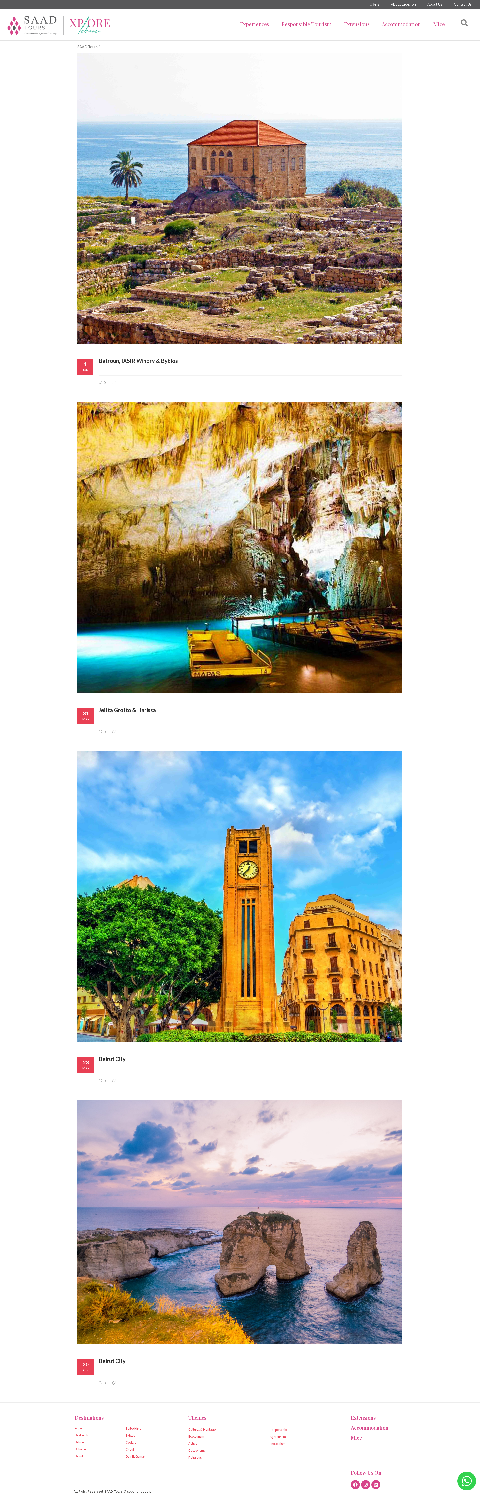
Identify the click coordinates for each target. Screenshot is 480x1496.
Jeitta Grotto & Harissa (127, 710)
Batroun (80, 1442)
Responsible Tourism (307, 23)
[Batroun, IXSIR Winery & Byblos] (240, 198)
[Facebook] (355, 1484)
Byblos (130, 1435)
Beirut (79, 1456)
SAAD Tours (88, 46)
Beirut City (112, 1059)
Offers (375, 4)
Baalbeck (81, 1435)
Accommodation (401, 23)
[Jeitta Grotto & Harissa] (240, 547)
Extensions (357, 23)
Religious (195, 1457)
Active (193, 1443)
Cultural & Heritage (202, 1429)
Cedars (131, 1442)
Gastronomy (197, 1450)
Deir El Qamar (135, 1456)
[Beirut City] (240, 896)
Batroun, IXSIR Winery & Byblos (138, 360)
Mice (439, 23)
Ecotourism (196, 1436)
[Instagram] (365, 1484)
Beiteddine (134, 1428)
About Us (435, 4)
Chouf (130, 1449)
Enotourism (278, 1444)
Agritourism (278, 1437)
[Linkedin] (376, 1484)
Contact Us (463, 4)
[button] (464, 22)
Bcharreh (81, 1449)
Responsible (278, 1430)
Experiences (254, 23)
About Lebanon (403, 4)
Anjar (78, 1428)
